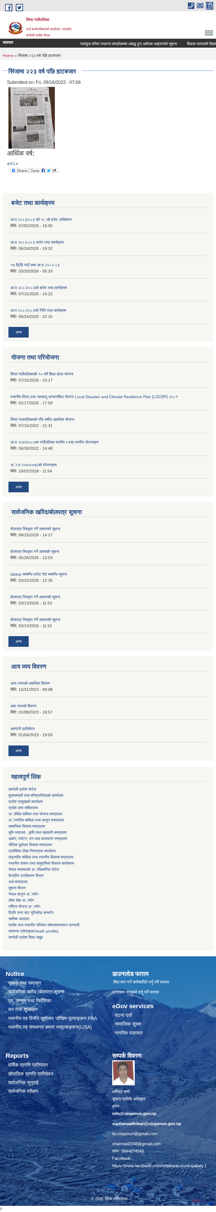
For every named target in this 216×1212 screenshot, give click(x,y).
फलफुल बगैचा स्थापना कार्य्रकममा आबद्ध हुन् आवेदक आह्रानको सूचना (116, 43)
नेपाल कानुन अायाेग (23, 894)
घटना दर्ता (123, 1015)
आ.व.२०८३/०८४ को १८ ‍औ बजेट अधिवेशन (41, 219)
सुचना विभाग (17, 888)
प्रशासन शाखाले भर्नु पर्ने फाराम (135, 992)
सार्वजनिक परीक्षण (23, 1091)
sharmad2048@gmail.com (136, 1143)
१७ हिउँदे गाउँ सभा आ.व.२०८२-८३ (35, 265)
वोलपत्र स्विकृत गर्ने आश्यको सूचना (34, 551)
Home (8, 55)
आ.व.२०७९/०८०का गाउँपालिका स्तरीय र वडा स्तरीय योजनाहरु (54, 442)
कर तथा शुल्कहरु (23, 1009)
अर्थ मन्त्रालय (18, 881)
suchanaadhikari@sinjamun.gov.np (146, 1123)
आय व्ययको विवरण (23, 706)
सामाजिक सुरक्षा (128, 1024)
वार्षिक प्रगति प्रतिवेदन (28, 1065)
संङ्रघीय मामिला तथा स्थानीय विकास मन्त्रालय (40, 857)
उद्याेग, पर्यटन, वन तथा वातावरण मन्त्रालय (37, 838)
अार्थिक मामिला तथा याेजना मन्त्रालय (35, 814)
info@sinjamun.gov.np (134, 1113)
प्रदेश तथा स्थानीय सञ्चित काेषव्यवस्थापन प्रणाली (43, 925)
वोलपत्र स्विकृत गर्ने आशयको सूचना (35, 529)
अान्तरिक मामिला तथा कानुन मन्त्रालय (36, 820)
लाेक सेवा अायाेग (21, 900)
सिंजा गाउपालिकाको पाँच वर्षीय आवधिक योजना (42, 419)
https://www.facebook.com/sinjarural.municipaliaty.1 (159, 1165)
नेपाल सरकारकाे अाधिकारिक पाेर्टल (33, 869)
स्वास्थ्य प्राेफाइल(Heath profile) (33, 931)
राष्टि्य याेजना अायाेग (24, 906)
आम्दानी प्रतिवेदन (22, 728)
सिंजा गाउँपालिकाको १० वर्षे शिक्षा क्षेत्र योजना (41, 374)
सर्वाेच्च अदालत (18, 918)
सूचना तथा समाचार (24, 983)
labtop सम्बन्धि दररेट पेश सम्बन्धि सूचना (38, 574)
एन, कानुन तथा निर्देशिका (29, 1000)
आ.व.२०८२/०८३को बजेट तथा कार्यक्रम (38, 287)
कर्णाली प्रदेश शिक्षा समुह (25, 937)
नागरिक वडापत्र (129, 1033)
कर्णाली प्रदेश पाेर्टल (22, 789)
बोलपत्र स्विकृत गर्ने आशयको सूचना (35, 619)
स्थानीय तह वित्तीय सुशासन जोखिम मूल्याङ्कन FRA (52, 1018)
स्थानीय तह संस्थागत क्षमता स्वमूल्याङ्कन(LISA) (50, 1027)
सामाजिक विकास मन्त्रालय (26, 826)
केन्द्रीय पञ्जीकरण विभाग (26, 875)
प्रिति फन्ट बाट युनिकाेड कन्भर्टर (30, 912)
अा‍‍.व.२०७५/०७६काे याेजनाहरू (33, 465)
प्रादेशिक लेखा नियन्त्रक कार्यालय (32, 851)
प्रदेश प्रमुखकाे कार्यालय (25, 801)
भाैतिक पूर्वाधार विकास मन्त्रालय (30, 844)
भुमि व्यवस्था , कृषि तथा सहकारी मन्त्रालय (37, 832)
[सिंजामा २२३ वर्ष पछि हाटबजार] (31, 117)
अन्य (18, 332)
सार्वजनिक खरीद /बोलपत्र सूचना (36, 991)
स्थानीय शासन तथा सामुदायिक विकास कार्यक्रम (41, 863)
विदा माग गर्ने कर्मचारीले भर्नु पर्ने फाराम (141, 982)
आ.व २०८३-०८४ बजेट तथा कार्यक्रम (37, 242)
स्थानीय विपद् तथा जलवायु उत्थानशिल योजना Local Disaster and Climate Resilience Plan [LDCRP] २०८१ (94, 396)
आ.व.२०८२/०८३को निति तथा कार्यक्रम (38, 310)
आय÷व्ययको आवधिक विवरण (30, 683)
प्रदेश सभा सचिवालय (23, 807)
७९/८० (12, 163)
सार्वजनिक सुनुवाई (23, 1082)
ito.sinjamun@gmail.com (135, 1133)
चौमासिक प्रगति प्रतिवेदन (30, 1074)
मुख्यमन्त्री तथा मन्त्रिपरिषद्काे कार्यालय (35, 795)
